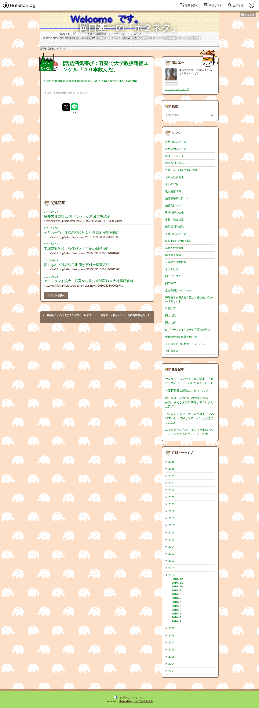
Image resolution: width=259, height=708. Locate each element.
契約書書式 (171, 350)
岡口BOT (170, 283)
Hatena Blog (125, 701)
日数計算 (170, 308)
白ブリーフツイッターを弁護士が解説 (187, 329)
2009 (171, 628)
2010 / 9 (176, 590)
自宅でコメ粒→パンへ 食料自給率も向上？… (126, 317)
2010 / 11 (177, 582)
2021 (171, 497)
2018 (171, 518)
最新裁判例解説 (174, 226)
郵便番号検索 (173, 255)
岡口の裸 (170, 315)
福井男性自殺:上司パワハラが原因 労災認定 (77, 216)
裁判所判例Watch (175, 163)
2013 (171, 553)
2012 (171, 560)
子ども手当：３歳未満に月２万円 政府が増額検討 (82, 232)
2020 (171, 504)
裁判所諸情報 (173, 191)
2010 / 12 (177, 578)
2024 (171, 475)
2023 (171, 482)
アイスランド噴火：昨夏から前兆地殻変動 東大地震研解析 (88, 281)
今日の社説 (171, 269)
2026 (171, 461)
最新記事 (178, 369)
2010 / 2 (176, 617)
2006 (171, 649)
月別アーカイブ (182, 452)
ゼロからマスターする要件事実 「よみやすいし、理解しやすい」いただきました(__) (189, 418)
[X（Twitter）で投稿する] (66, 107)
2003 (171, 670)
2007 (171, 642)
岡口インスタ (173, 276)
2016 (171, 532)
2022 (171, 489)
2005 (171, 656)
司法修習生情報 (174, 212)
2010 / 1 (176, 621)
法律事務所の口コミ (177, 198)
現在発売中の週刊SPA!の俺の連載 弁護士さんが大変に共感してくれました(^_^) (189, 402)
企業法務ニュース (175, 233)
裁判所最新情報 (174, 177)
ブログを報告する (143, 701)
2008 (171, 635)
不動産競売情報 (174, 248)
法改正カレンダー (175, 156)
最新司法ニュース (175, 141)
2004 (171, 663)
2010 (171, 574)
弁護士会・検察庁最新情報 (181, 170)
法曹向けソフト (174, 205)
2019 (171, 511)
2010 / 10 (177, 586)
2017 (171, 525)
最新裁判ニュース (175, 148)
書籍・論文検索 (174, 219)
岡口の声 (170, 322)
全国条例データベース (178, 290)
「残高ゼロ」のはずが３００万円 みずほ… (68, 315)
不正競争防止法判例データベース (185, 343)
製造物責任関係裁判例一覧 (181, 336)
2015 (171, 539)
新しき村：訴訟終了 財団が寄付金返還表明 (76, 265)
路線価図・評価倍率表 (178, 240)
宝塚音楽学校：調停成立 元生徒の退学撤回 (76, 249)
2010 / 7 (176, 598)
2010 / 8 (176, 594)
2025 (171, 468)
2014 (171, 546)
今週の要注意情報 (175, 262)
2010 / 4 (176, 609)
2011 (171, 567)
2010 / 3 (176, 613)
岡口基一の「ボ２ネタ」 (129, 27)
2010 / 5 (176, 605)
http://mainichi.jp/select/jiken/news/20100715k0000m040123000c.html (90, 80)
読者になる (247, 14)
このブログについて (177, 89)
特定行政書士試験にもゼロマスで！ (188, 390)
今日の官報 (171, 184)
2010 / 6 (176, 602)
